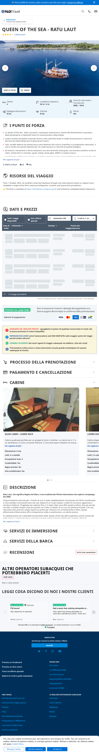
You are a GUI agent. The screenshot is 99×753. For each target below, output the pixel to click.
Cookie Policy (17, 744)
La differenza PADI (58, 670)
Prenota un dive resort (12, 667)
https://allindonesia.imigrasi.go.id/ (42, 189)
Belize (52, 711)
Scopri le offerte (75, 2)
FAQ (4, 711)
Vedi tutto (8, 577)
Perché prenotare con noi (13, 698)
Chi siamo (54, 665)
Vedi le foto (10, 90)
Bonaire (53, 716)
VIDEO (27, 90)
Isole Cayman (55, 702)
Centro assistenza (10, 729)
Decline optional (36, 749)
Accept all (57, 749)
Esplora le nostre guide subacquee (17, 676)
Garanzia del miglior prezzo (14, 702)
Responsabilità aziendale (60, 679)
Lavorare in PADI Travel (12, 725)
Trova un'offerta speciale (13, 671)
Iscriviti (49, 645)
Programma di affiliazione (13, 720)
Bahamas (54, 707)
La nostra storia (57, 674)
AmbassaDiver (56, 683)
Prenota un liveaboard (12, 662)
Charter (5, 707)
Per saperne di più (11, 159)
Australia (53, 698)
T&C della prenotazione (12, 716)
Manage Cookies (14, 749)
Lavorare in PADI (57, 688)
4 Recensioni (19, 34)
